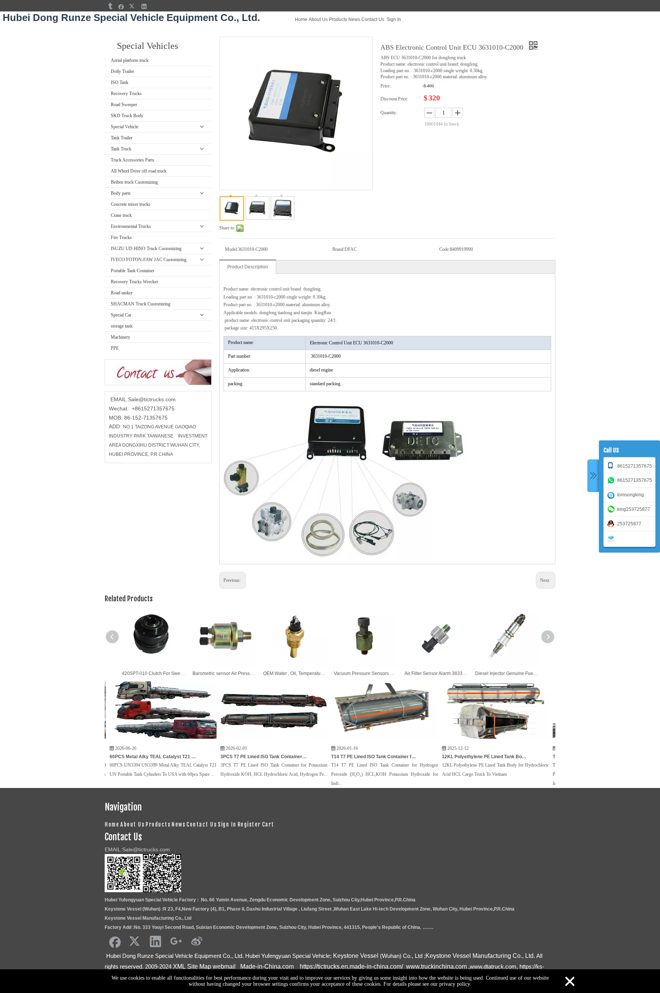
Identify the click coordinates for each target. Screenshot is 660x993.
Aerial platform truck (130, 60)
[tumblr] (110, 6)
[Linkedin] (144, 6)
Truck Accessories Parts (132, 160)
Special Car (121, 315)
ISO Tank (119, 82)
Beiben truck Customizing (134, 182)
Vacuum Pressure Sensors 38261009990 (365, 673)
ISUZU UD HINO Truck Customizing (146, 248)
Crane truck (121, 215)
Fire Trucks (121, 237)
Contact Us (372, 19)
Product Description (247, 267)
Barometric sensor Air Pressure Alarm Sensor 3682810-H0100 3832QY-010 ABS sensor (224, 673)
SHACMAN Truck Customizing (140, 304)
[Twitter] (133, 6)
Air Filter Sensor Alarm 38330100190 (435, 673)
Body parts (121, 193)
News (354, 19)
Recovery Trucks (126, 93)
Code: (444, 249)
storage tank (122, 326)
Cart (268, 824)
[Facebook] (121, 6)
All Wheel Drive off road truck (139, 171)
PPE (115, 348)
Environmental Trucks (131, 226)
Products (338, 19)
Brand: (338, 249)
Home (301, 19)
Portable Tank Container (132, 270)
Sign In (394, 19)
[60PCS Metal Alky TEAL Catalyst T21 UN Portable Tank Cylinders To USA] (132, 739)
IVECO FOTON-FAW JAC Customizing (148, 259)
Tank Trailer (122, 137)
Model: (231, 249)
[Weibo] (197, 941)
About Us (318, 19)
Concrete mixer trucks (130, 204)
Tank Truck (121, 149)
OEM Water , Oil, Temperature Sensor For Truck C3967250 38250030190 (294, 673)
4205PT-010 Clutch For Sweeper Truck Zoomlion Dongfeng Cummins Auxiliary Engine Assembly (153, 673)
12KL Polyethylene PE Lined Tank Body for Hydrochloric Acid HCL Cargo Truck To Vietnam (454, 756)
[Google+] (176, 941)
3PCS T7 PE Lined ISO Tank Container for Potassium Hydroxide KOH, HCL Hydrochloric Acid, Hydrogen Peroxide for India (233, 756)
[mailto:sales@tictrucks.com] (612, 538)
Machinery (120, 337)
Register (249, 824)
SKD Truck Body (127, 115)
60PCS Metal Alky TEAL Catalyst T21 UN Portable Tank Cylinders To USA (122, 756)
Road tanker (122, 292)
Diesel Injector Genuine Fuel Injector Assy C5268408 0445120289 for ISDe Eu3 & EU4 (506, 673)
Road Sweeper (124, 104)
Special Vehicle (124, 126)
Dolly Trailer (122, 71)
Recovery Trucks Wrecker (134, 281)
